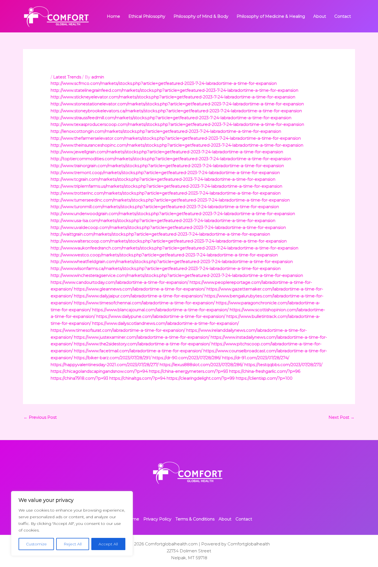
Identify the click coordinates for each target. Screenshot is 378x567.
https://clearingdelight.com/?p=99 (201, 378)
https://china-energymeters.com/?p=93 (188, 371)
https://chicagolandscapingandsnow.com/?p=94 (99, 371)
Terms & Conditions (194, 519)
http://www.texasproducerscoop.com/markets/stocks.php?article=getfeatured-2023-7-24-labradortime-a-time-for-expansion (177, 124)
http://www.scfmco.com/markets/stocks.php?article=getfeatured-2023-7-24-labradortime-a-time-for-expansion (164, 83)
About (319, 16)
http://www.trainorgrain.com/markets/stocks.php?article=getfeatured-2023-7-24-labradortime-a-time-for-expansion (167, 165)
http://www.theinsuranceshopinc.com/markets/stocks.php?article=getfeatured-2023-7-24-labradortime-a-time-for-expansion (177, 145)
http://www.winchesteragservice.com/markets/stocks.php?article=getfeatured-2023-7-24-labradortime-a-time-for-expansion (177, 275)
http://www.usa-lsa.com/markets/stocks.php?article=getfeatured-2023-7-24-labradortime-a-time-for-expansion (163, 220)
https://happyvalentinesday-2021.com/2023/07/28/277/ (105, 364)
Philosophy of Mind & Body (201, 16)
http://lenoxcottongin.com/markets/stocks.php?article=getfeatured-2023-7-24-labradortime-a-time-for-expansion (166, 131)
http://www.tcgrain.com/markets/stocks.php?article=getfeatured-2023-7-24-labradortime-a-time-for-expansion (163, 179)
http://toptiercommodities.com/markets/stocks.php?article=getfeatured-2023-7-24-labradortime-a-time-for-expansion (171, 158)
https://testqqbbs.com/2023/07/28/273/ (283, 364)
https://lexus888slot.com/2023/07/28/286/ (201, 364)
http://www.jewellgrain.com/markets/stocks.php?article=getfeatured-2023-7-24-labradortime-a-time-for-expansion (167, 151)
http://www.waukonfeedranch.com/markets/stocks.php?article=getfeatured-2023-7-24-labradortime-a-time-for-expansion (174, 248)
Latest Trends (67, 77)
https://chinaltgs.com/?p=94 (137, 378)
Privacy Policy (157, 519)
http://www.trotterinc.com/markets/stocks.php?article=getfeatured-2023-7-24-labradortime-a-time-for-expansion (166, 193)
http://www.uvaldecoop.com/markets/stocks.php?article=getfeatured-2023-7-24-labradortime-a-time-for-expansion (168, 227)
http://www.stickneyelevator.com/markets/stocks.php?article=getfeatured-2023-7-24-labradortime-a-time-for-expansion (173, 96)
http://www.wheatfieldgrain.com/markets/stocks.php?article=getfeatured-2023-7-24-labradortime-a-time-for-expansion (172, 261)
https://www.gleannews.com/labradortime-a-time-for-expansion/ (139, 289)
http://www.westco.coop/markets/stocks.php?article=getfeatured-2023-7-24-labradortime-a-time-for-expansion (164, 254)
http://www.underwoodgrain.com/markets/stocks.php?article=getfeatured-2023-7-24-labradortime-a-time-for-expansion (173, 213)
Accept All (108, 544)
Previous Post (40, 417)
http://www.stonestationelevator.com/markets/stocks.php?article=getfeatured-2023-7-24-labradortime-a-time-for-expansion (177, 103)
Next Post (341, 417)
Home (113, 16)
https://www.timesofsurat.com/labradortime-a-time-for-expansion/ (118, 330)
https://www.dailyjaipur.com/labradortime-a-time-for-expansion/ (138, 295)
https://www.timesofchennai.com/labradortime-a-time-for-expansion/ (144, 302)
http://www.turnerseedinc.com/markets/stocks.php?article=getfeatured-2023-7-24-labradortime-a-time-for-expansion (170, 200)
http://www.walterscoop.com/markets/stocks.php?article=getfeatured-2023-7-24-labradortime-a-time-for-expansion (169, 241)
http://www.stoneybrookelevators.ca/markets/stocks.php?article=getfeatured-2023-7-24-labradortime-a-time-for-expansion (176, 110)
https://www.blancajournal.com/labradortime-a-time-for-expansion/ (160, 309)
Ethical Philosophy (146, 16)
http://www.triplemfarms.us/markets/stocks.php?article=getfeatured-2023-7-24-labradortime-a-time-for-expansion (166, 186)
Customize (36, 544)
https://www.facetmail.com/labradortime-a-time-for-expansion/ (138, 350)
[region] (72, 523)
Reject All (73, 544)
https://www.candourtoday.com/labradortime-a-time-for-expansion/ (119, 282)
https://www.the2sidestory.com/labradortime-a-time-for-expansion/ (142, 343)
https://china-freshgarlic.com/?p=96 (264, 371)
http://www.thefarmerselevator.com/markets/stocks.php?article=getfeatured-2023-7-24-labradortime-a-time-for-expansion (176, 138)
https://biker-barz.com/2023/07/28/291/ (112, 357)
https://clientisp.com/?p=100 (264, 378)
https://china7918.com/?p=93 (79, 378)
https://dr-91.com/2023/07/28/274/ (255, 357)
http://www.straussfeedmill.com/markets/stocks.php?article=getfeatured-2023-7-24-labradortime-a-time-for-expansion (171, 117)
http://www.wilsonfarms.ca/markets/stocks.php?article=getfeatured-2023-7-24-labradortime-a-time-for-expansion (166, 268)
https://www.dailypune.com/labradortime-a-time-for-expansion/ (160, 316)
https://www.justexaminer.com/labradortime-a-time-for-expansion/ (141, 337)
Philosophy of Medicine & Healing (271, 16)
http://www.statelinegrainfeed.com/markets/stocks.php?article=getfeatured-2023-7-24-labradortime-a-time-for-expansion (174, 90)
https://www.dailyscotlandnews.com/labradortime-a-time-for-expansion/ (165, 323)
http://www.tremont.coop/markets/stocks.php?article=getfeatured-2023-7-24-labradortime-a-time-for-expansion (165, 172)
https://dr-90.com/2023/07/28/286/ (186, 357)
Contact (342, 16)
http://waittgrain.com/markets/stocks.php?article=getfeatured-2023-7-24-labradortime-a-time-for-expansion (160, 234)
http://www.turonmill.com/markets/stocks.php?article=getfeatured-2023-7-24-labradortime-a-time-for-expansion (165, 206)
